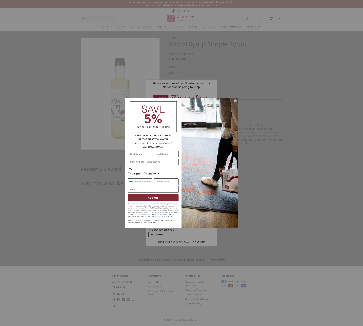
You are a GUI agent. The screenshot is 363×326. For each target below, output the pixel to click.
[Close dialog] (235, 101)
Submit (153, 197)
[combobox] (130, 182)
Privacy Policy (152, 216)
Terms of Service (166, 216)
